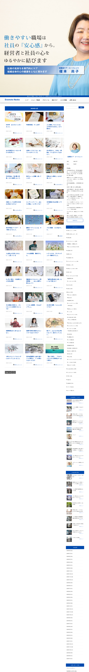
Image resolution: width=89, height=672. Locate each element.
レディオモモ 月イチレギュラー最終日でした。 (54, 254)
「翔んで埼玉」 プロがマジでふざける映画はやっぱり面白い (54, 358)
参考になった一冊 (71, 308)
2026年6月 (69, 556)
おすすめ (69, 285)
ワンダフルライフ (70, 372)
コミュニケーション (72, 303)
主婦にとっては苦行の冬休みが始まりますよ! (13, 203)
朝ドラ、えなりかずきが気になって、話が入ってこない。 (54, 332)
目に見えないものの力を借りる (74, 323)
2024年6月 (69, 626)
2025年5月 (69, 594)
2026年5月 (69, 559)
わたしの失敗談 (72, 319)
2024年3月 (69, 635)
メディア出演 (69, 386)
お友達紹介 (69, 257)
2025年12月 (69, 573)
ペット (69, 311)
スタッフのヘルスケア (71, 275)
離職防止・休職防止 (72, 243)
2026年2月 (69, 568)
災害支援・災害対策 (72, 348)
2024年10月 (69, 614)
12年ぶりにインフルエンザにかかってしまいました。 (13, 357)
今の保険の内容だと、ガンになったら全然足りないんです (13, 307)
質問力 (68, 254)
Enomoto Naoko (12, 99)
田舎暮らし (69, 264)
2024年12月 (69, 609)
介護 (68, 379)
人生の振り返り (71, 317)
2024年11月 (69, 611)
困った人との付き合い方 (72, 246)
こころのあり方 (71, 362)
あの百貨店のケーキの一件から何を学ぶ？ (13, 151)
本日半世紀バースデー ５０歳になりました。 (13, 229)
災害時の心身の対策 (72, 330)
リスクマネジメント (71, 241)
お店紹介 (61, 236)
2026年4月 (69, 562)
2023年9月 (69, 652)
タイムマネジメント (72, 325)
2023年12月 (69, 644)
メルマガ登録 (63, 100)
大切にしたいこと (18, 133)
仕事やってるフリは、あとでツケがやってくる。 (33, 151)
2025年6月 (69, 591)
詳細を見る (75, 220)
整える (61, 313)
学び (69, 356)
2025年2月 (69, 603)
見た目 (69, 297)
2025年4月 (69, 597)
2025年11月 (69, 576)
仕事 (68, 237)
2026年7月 (69, 553)
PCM (70, 305)
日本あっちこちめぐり (71, 268)
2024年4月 (69, 632)
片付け (69, 353)
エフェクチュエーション (71, 261)
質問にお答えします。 (71, 234)
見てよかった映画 (71, 294)
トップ (26, 100)
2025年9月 (69, 582)
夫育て (68, 272)
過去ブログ (54, 100)
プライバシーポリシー (71, 668)
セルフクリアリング (72, 314)
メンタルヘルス (71, 281)
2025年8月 (69, 585)
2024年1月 (69, 641)
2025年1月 (69, 606)
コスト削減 (70, 339)
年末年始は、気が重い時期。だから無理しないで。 (13, 177)
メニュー (74, 434)
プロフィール (46, 100)
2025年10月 (69, 579)
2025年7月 (69, 588)
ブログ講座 (70, 342)
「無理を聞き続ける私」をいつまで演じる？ (54, 280)
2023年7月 (69, 658)
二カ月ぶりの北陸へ (76, 537)
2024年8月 (69, 620)
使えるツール (70, 365)
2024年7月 (69, 623)
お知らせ (69, 288)
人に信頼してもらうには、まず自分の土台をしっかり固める (54, 126)
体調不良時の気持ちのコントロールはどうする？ (33, 332)
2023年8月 (69, 655)
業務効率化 (70, 345)
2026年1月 (69, 571)
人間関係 (69, 337)
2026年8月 (69, 550)
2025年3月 (69, 600)
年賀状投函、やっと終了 (33, 125)
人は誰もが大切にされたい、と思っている (13, 254)
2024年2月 (69, 638)
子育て (68, 376)
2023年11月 (69, 646)
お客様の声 (69, 383)
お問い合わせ (73, 100)
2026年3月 (69, 565)
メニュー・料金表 (35, 100)
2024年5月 (69, 629)
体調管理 (69, 300)
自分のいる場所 (71, 351)
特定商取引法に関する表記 (72, 671)
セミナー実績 (69, 390)
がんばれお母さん (59, 184)
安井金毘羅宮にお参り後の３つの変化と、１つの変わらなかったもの (33, 358)
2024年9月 (69, 617)
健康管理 (69, 278)
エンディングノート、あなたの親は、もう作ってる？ (33, 203)
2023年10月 (69, 649)
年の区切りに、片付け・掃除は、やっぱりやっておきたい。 (54, 152)
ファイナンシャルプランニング (74, 359)
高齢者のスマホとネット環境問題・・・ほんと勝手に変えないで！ (33, 281)
